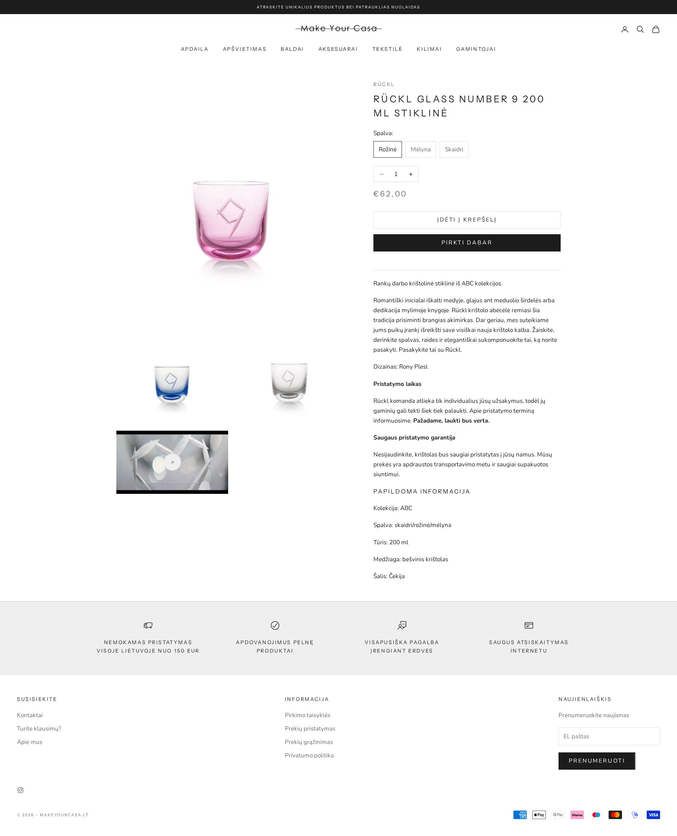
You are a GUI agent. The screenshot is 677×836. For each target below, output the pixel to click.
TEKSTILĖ (387, 49)
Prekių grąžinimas (309, 742)
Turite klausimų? (39, 729)
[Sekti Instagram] (20, 790)
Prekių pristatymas (310, 729)
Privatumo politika (309, 755)
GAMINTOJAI (476, 49)
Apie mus (29, 742)
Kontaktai (30, 715)
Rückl (384, 84)
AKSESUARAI (338, 49)
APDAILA (195, 49)
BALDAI (292, 49)
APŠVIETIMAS (245, 49)
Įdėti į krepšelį (467, 220)
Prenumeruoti (597, 761)
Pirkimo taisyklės (307, 715)
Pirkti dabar (467, 243)
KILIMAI (429, 49)
